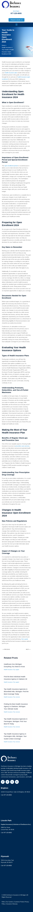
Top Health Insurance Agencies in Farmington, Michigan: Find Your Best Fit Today (15, 721)
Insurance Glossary (12, 904)
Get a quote (24, 639)
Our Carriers (9, 901)
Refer (3, 901)
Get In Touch (16, 11)
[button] (16, 24)
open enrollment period (11, 165)
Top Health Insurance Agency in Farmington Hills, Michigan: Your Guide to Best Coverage (15, 736)
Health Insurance (8, 669)
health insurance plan (11, 72)
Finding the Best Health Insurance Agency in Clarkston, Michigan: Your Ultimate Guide (16, 706)
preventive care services (22, 446)
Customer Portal (19, 901)
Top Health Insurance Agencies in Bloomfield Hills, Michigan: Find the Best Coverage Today (16, 691)
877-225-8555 (8, 795)
